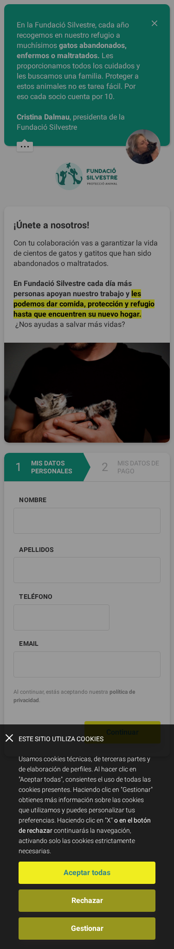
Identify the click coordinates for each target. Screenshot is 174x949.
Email (29, 643)
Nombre (32, 500)
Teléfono (35, 596)
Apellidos (36, 549)
